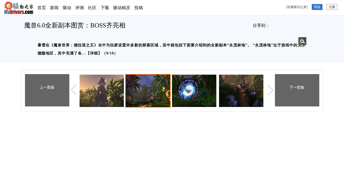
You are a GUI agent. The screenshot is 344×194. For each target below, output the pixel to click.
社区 (92, 7)
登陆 (317, 7)
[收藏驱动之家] (297, 7)
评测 (79, 7)
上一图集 (47, 87)
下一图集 (296, 87)
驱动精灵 (121, 7)
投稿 (138, 7)
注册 (332, 7)
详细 (94, 53)
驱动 (67, 7)
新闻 (54, 7)
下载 (105, 7)
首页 (41, 7)
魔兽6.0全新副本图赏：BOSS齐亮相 (75, 25)
